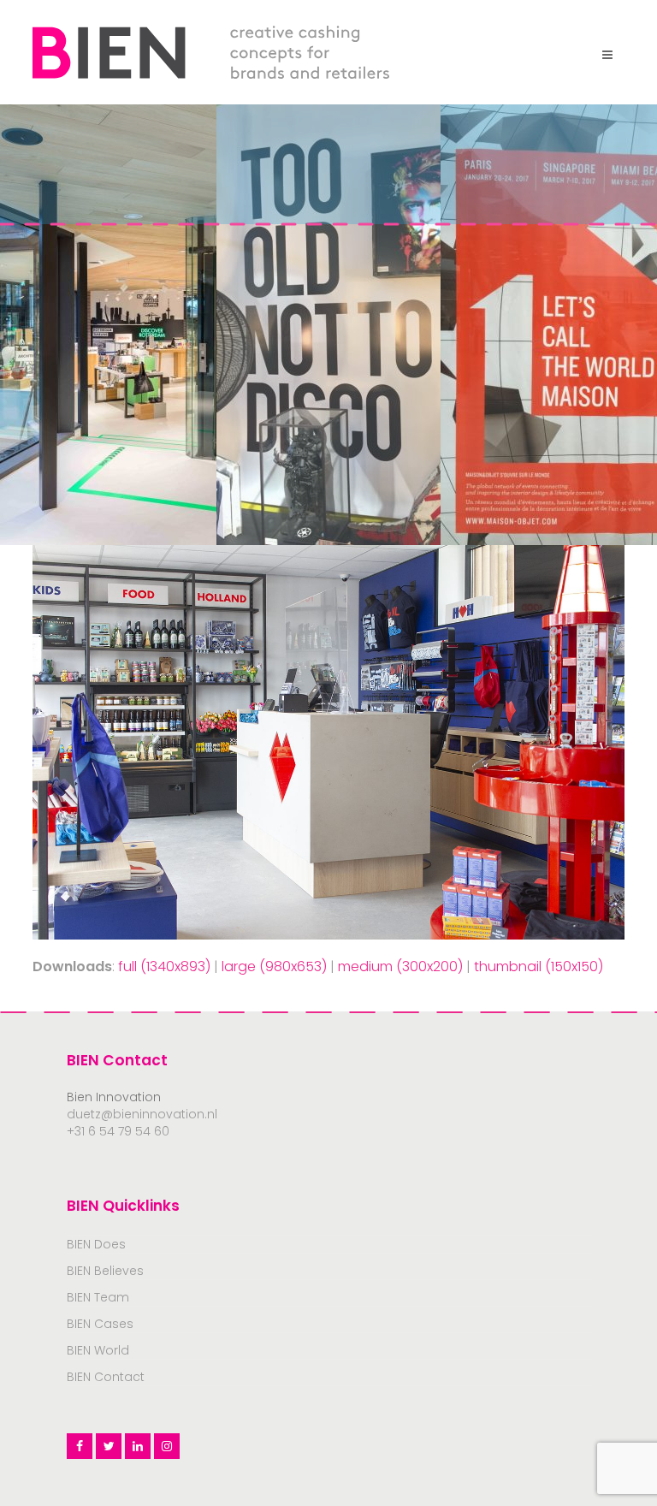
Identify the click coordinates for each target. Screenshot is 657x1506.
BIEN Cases (100, 1323)
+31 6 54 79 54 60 (118, 1131)
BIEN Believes (105, 1270)
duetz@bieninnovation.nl (142, 1114)
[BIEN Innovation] (211, 51)
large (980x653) (274, 966)
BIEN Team (98, 1297)
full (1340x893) (164, 966)
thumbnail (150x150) (538, 966)
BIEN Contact (106, 1376)
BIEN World (98, 1350)
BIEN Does (96, 1244)
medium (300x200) (400, 966)
